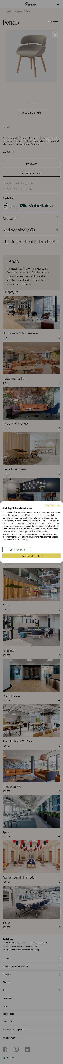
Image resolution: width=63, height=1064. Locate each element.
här (27, 540)
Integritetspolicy (52, 505)
